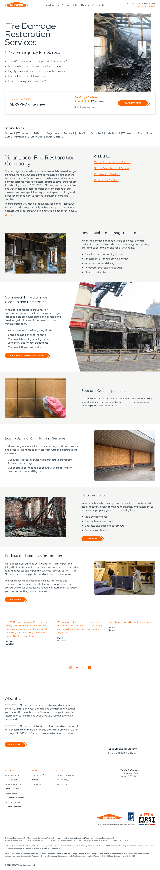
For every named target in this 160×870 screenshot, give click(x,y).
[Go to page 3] (83, 667)
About (84, 5)
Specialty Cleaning (13, 802)
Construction (11, 793)
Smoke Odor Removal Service (111, 168)
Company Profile (38, 775)
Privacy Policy (62, 780)
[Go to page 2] (80, 667)
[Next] (89, 667)
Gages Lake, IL (54, 133)
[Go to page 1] (77, 667)
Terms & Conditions (65, 775)
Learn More (91, 538)
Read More (14, 744)
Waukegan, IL (129, 133)
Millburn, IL (39, 133)
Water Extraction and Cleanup (112, 162)
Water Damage (12, 775)
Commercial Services (106, 180)
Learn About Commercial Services (26, 355)
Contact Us (98, 5)
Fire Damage (11, 780)
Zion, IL (141, 133)
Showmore (10, 215)
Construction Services (107, 174)
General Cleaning (13, 807)
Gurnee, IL (10, 133)
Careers (34, 780)
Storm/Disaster (12, 789)
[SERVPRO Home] (16, 4)
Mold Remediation (13, 784)
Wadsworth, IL (24, 133)
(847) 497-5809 (146, 5)
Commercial (69, 5)
